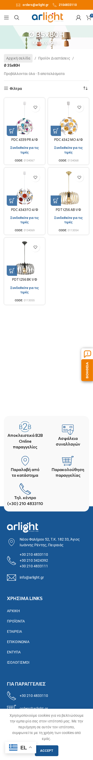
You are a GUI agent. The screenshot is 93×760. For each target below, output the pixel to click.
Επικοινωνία (18, 642)
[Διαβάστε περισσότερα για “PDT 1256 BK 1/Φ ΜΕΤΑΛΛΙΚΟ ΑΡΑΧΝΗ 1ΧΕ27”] (12, 271)
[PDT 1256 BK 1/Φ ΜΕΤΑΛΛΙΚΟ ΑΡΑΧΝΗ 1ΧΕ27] (24, 258)
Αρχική (13, 611)
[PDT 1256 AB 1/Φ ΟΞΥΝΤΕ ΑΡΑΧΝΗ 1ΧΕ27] (68, 188)
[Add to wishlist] (35, 107)
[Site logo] (48, 17)
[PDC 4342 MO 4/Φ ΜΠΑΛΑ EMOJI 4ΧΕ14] (68, 118)
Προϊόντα (16, 621)
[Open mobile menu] (6, 17)
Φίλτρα (16, 89)
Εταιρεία (14, 631)
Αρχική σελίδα (18, 58)
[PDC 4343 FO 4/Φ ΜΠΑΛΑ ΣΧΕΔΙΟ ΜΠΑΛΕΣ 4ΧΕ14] (24, 188)
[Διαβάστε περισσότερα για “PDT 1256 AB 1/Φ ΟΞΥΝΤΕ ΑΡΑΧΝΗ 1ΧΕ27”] (56, 200)
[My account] (78, 17)
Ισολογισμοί (18, 662)
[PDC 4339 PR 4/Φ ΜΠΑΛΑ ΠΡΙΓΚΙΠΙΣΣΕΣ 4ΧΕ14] (24, 118)
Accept (46, 751)
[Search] (17, 17)
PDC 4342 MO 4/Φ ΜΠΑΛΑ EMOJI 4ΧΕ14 (68, 142)
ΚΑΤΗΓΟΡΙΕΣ (44, 43)
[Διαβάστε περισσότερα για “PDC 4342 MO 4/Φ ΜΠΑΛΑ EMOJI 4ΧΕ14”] (56, 131)
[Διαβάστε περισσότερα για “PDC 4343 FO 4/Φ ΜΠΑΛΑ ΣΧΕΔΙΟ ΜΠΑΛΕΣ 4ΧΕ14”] (12, 200)
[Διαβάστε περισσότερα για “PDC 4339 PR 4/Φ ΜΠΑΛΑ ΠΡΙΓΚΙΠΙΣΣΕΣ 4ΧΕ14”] (12, 131)
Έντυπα (14, 652)
